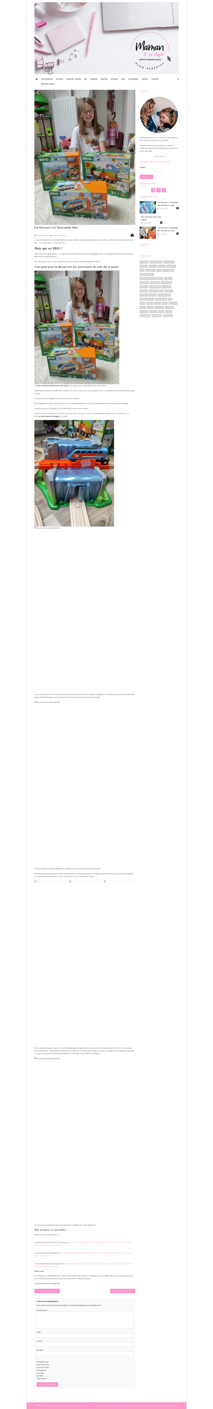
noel (150, 307)
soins (168, 312)
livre (143, 307)
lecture (173, 303)
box (159, 270)
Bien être (119, 1406)
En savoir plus (159, 156)
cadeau (168, 278)
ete (161, 291)
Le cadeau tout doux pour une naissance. (123, 1291)
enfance (166, 287)
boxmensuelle (147, 274)
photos (144, 312)
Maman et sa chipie (58, 235)
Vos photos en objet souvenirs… (48, 1291)
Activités (59, 79)
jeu (170, 299)
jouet (157, 303)
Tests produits (47, 79)
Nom (39, 1332)
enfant (144, 291)
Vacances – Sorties (73, 79)
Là (52, 243)
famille (169, 291)
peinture (159, 307)
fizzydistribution (148, 295)
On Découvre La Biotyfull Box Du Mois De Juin (168, 204)
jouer (149, 303)
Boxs (123, 79)
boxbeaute (168, 270)
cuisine (144, 287)
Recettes (104, 79)
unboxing (157, 316)
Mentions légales (48, 84)
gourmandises (147, 299)
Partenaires (133, 79)
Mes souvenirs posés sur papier (151, 218)
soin (161, 312)
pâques (153, 312)
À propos (155, 79)
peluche (169, 307)
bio (142, 270)
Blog (44, 232)
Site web (40, 1350)
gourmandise (164, 295)
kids (164, 303)
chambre (155, 283)
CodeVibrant (90, 1406)
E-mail (40, 1341)
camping (144, 283)
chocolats (166, 283)
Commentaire (42, 1310)
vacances (168, 316)
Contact (144, 79)
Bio (85, 79)
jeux (142, 303)
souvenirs (145, 316)
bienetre (171, 266)
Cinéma (162, 1406)
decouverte (155, 287)
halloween (161, 299)
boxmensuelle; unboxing (151, 278)
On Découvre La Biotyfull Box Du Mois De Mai (168, 229)
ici (38, 243)
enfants (153, 291)
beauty (153, 266)
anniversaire (155, 262)
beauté (162, 266)
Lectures (114, 79)
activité (144, 262)
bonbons (150, 270)
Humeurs (93, 79)
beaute (144, 266)
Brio (58, 254)
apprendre (169, 262)
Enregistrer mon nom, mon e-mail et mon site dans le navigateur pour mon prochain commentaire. (43, 1370)
